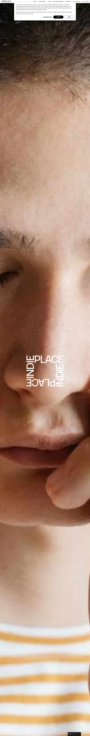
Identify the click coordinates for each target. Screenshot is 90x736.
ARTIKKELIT (68, 1)
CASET (49, 1)
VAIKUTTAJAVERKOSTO (58, 1)
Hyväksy (58, 17)
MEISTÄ (35, 1)
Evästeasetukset (47, 17)
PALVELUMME (42, 1)
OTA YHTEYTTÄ (85, 1)
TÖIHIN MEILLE (76, 1)
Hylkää (69, 17)
